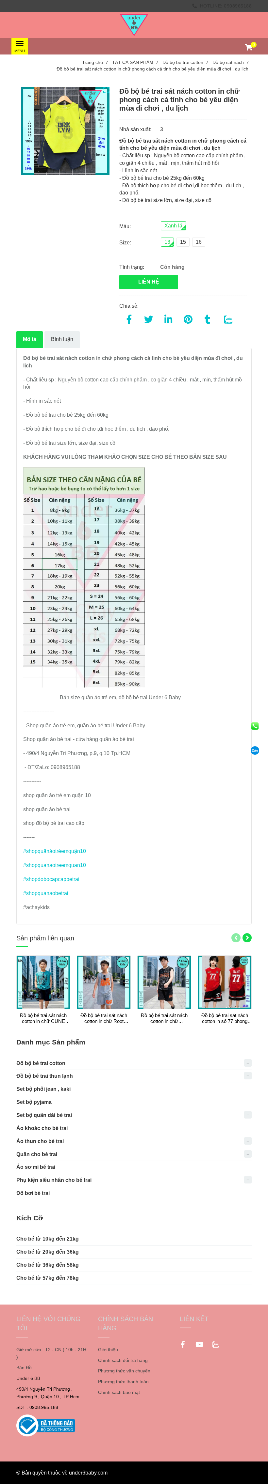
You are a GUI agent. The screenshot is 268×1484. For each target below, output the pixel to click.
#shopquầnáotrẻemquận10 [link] (54, 851)
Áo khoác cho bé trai (42, 1128)
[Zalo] (255, 750)
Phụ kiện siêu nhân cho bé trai (54, 1180)
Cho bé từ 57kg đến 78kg (47, 1278)
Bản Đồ (24, 1367)
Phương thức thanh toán (123, 1381)
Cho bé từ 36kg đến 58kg (47, 1265)
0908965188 (238, 5)
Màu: (125, 226)
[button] (248, 48)
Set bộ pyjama (34, 1102)
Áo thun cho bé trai (40, 1141)
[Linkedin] (168, 318)
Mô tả (29, 339)
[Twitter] (149, 318)
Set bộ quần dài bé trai (44, 1115)
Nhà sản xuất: (136, 129)
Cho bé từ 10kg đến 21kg (47, 1239)
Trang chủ (95, 62)
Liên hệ (148, 282)
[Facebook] (129, 318)
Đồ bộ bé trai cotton (185, 62)
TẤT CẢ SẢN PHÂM (135, 62)
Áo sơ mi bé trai (35, 1167)
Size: (125, 242)
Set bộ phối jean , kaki (43, 1089)
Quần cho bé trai (36, 1154)
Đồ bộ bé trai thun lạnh (44, 1076)
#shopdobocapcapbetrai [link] (51, 879)
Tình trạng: (132, 267)
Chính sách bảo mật (119, 1392)
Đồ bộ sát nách (230, 62)
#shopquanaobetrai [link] (45, 893)
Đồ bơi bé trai (33, 1193)
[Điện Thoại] (255, 726)
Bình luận (62, 339)
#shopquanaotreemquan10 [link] (54, 865)
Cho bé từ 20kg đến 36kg (47, 1252)
